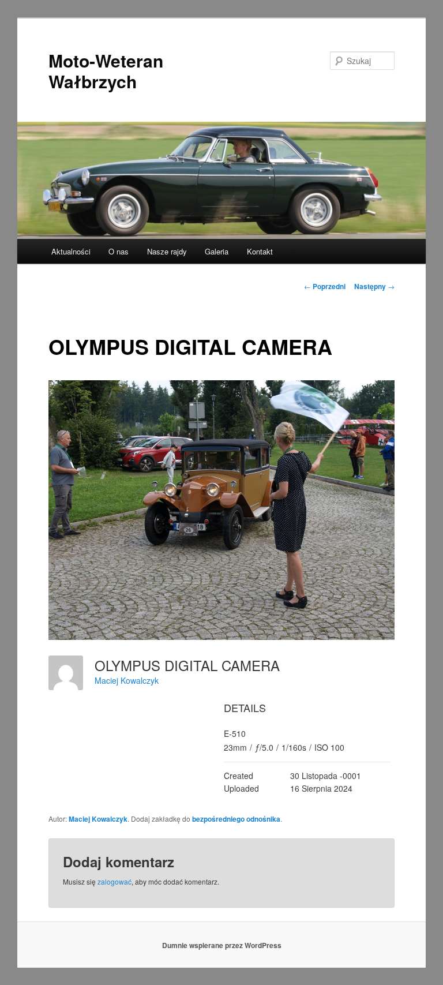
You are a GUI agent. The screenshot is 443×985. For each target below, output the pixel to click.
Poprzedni (325, 286)
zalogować (114, 881)
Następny (374, 286)
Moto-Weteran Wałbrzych (105, 70)
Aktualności (71, 251)
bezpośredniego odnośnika (236, 819)
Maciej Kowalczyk (127, 680)
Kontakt (260, 251)
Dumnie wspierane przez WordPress (221, 945)
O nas (118, 251)
